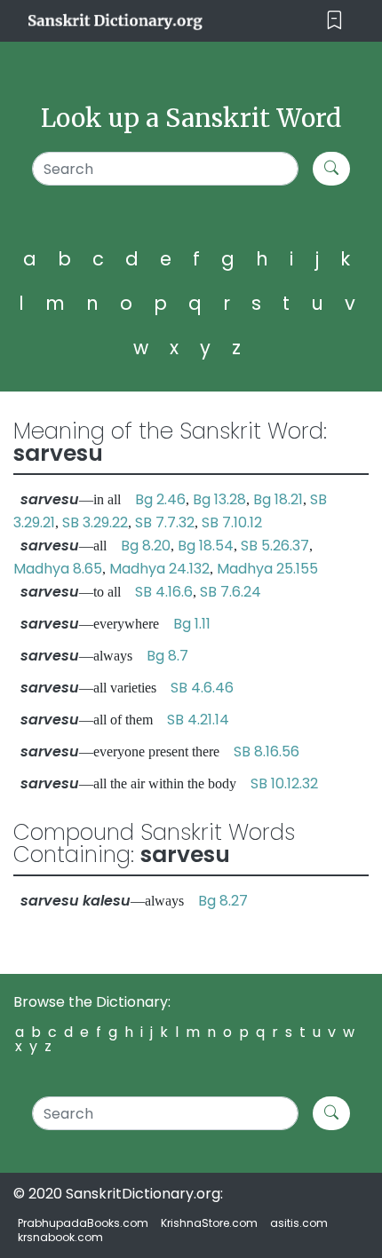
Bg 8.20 (146, 545)
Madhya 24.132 (159, 568)
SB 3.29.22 (95, 522)
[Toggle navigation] (334, 21)
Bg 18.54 (206, 545)
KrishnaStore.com (209, 1222)
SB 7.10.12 (232, 522)
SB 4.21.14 (198, 719)
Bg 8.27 (223, 900)
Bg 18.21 (278, 499)
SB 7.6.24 (230, 592)
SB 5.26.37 (275, 545)
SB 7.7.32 (165, 522)
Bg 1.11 (192, 623)
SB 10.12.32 (284, 783)
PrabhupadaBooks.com (83, 1222)
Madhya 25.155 (267, 568)
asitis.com (299, 1222)
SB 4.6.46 (202, 687)
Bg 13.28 (219, 499)
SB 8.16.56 (266, 751)
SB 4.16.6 (164, 592)
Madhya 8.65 (57, 568)
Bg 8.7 (167, 655)
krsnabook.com (60, 1237)
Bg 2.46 (160, 499)
